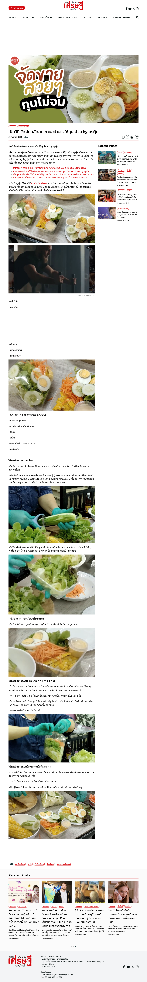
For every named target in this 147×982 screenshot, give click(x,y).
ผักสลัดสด (50, 864)
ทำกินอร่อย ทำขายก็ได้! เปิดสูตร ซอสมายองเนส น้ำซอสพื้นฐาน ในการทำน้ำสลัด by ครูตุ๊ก (51, 171)
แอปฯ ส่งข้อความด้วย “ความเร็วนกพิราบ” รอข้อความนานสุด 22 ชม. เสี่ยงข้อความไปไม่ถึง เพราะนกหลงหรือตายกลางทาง (57, 918)
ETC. (86, 17)
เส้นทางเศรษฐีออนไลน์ (64, 864)
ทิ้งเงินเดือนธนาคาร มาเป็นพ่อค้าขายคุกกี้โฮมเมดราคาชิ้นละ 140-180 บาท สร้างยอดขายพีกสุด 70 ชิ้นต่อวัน (127, 181)
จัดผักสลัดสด (39, 864)
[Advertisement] (73, 37)
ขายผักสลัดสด (20, 864)
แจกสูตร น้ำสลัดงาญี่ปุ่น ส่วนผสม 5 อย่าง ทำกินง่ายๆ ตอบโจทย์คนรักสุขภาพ (50, 177)
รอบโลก (128, 152)
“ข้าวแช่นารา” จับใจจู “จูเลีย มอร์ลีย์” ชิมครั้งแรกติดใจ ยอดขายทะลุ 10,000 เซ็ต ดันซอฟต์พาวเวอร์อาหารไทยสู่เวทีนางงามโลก (127, 199)
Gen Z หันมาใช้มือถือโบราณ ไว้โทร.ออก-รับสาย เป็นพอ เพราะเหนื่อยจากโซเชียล (122, 916)
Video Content (121, 17)
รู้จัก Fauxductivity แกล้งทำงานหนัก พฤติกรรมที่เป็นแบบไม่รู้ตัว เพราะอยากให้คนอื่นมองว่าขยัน (89, 916)
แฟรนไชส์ (44, 17)
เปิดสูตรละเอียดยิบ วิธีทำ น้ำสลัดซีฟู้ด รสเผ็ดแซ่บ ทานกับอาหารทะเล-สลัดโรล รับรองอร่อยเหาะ (53, 174)
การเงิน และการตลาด (68, 17)
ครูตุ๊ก (30, 864)
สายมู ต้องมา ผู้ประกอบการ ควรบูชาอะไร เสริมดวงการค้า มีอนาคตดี (127, 215)
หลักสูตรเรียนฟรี (23, 127)
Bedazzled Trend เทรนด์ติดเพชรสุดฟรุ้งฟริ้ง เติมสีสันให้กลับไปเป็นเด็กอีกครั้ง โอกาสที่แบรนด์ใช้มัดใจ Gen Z (23, 918)
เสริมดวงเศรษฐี (123, 208)
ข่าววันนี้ (120, 152)
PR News (102, 17)
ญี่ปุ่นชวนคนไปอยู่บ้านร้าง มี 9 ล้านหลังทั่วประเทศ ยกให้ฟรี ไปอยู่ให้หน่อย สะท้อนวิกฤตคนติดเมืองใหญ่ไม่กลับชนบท (127, 161)
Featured (13, 127)
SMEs (11, 17)
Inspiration (22, 906)
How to (27, 17)
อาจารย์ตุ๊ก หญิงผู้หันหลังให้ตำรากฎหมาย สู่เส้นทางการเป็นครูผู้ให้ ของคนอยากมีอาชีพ (49, 167)
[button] (71, 946)
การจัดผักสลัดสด (39, 183)
